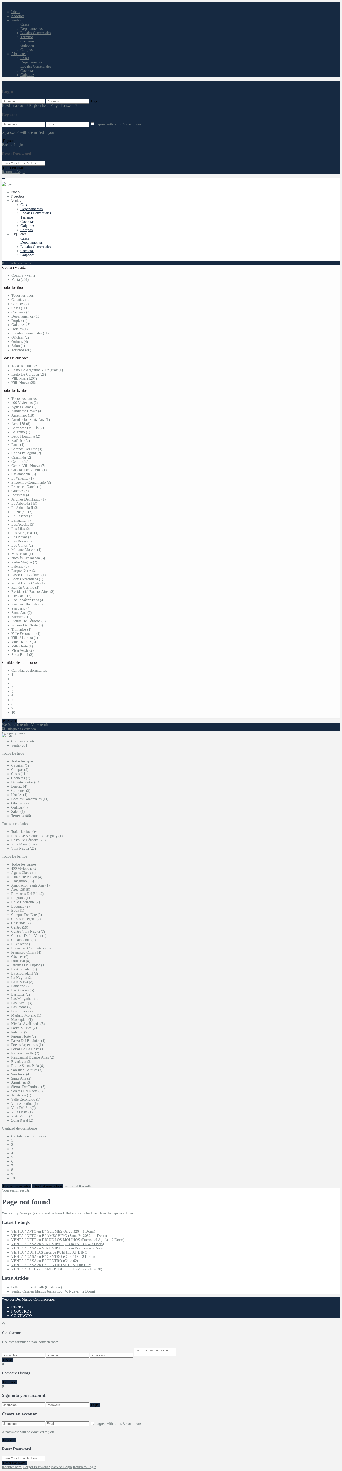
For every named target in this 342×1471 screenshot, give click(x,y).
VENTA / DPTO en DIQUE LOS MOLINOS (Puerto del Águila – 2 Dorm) (67, 1240)
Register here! (12, 1467)
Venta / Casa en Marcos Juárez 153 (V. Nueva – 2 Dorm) (53, 1291)
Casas (24, 24)
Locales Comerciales (35, 33)
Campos (26, 50)
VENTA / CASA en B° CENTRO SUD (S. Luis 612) (51, 1265)
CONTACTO (21, 1316)
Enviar (7, 1360)
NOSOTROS (21, 1311)
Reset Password (14, 168)
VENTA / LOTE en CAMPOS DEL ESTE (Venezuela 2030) (56, 1269)
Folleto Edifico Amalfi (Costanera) (36, 1287)
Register (8, 141)
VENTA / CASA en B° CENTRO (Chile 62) (44, 1261)
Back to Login (12, 145)
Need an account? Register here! (26, 106)
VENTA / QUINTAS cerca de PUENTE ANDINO (49, 1252)
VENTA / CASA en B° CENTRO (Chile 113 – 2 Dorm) (53, 1257)
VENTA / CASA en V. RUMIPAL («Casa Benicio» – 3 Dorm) (57, 1248)
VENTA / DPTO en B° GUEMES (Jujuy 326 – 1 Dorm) (53, 1231)
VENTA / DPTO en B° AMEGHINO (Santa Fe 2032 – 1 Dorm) (59, 1236)
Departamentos (31, 29)
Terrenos (26, 37)
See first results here (48, 1186)
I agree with (118, 124)
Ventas (16, 20)
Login (94, 101)
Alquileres (18, 54)
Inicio (15, 12)
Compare (9, 1382)
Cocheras (27, 41)
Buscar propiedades (16, 1186)
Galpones (27, 45)
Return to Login (13, 172)
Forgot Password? (63, 106)
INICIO (17, 1307)
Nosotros (17, 16)
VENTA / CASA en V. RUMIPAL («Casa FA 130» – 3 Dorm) (57, 1244)
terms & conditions (127, 124)
